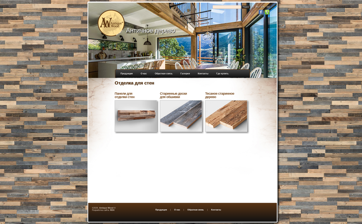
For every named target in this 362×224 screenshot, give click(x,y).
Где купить (222, 73)
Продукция (126, 73)
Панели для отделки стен (124, 95)
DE (268, 7)
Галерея (185, 73)
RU (257, 7)
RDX (112, 210)
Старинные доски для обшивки (173, 95)
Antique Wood (106, 208)
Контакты (203, 73)
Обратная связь (164, 73)
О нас (144, 73)
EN (263, 7)
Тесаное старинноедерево (219, 95)
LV (252, 7)
